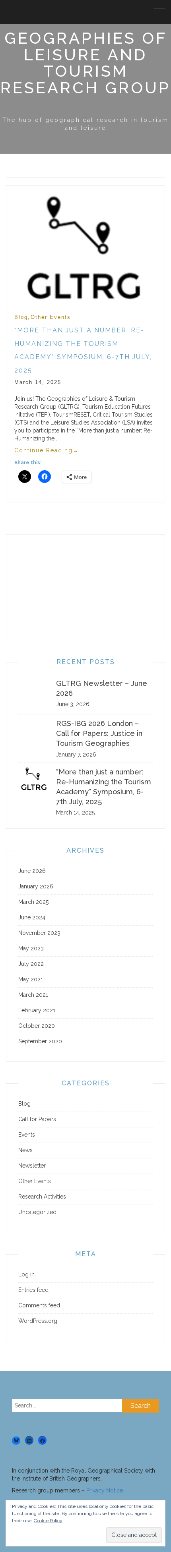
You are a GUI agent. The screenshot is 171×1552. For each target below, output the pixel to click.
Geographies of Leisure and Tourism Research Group (85, 63)
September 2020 (40, 1041)
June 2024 (31, 917)
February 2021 (36, 1010)
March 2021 (33, 995)
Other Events (51, 317)
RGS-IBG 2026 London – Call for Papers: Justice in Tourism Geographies (99, 733)
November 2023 (39, 933)
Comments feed (39, 1305)
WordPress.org (37, 1321)
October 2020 (36, 1026)
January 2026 (35, 886)
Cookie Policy (48, 1520)
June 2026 (32, 871)
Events (26, 1134)
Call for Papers (37, 1119)
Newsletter (32, 1165)
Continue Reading (46, 450)
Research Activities (42, 1196)
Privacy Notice (104, 1490)
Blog (21, 317)
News (25, 1150)
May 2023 (31, 948)
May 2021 (30, 979)
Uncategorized (37, 1212)
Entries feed (33, 1290)
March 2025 (33, 902)
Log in (26, 1274)
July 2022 (31, 964)
